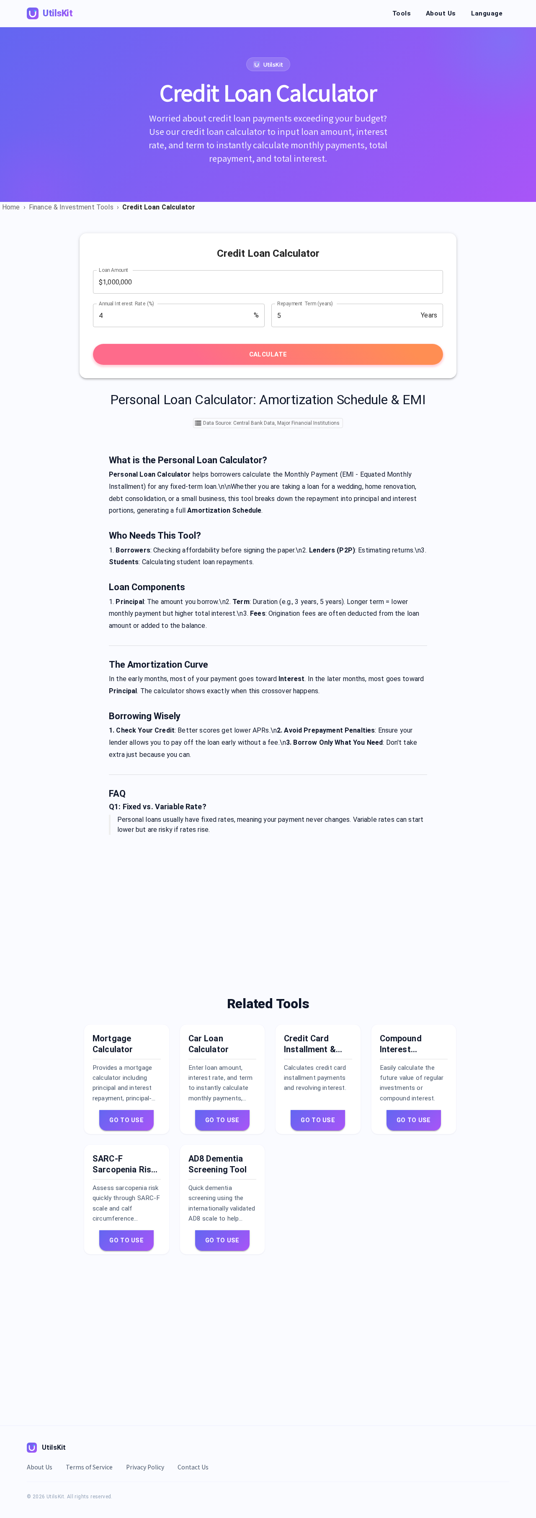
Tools (401, 13)
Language (486, 13)
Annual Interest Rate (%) (126, 304)
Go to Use (126, 1120)
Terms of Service (89, 1467)
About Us (441, 13)
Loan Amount (114, 270)
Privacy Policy (145, 1467)
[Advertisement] (268, 907)
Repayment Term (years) (305, 304)
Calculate (268, 354)
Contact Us (193, 1467)
